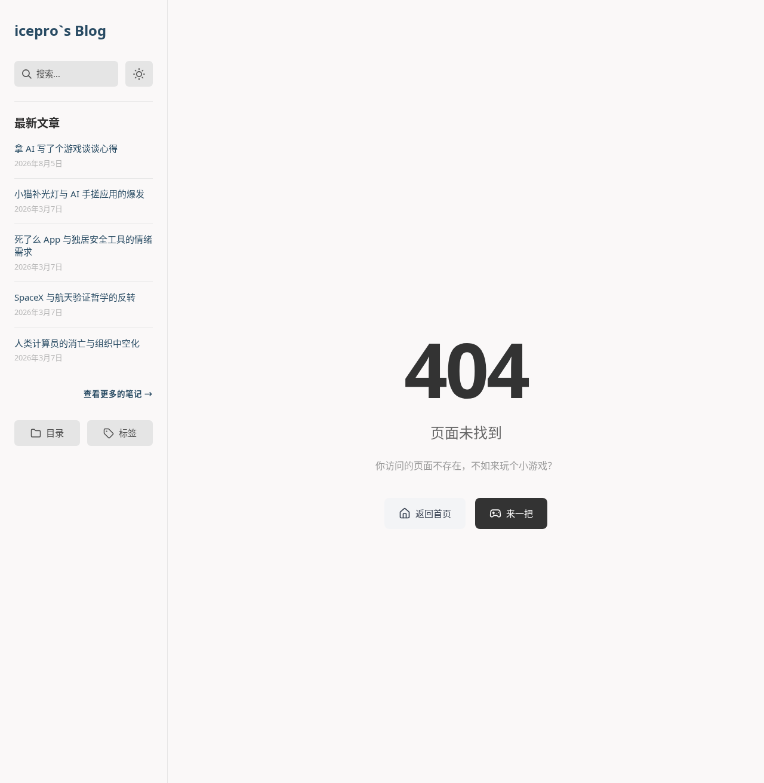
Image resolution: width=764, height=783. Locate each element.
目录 (55, 433)
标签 (128, 433)
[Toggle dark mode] (139, 73)
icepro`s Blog (60, 30)
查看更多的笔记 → (118, 394)
